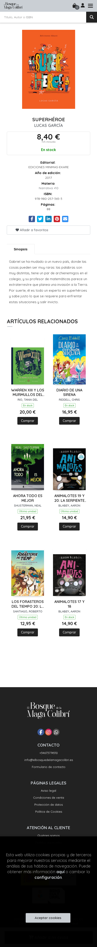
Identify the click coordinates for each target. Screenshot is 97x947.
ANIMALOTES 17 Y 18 (69, 604)
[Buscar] (91, 17)
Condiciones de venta (48, 797)
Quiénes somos (48, 835)
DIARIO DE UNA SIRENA (69, 392)
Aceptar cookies (48, 918)
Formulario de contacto (48, 767)
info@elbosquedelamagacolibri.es (48, 760)
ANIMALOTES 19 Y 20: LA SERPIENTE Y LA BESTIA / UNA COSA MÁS (69, 498)
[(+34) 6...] (56, 732)
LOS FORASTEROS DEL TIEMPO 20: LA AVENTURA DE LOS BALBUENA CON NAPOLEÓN (28, 604)
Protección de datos (48, 804)
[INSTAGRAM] (48, 732)
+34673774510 (48, 753)
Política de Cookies (48, 811)
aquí (60, 871)
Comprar (27, 421)
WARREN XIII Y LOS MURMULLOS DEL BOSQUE (27, 392)
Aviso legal (48, 790)
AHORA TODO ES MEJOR (27, 498)
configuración (48, 877)
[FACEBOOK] (40, 732)
